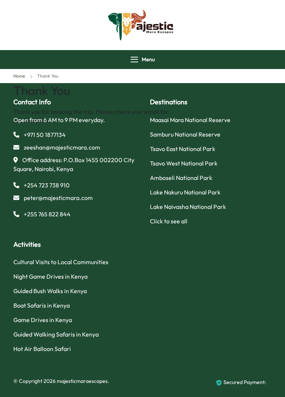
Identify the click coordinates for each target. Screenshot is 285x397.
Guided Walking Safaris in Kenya (56, 334)
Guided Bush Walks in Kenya (50, 291)
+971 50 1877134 (45, 134)
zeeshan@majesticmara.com (62, 147)
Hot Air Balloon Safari (42, 348)
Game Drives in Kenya (42, 320)
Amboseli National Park (181, 177)
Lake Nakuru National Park (185, 192)
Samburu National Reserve (185, 134)
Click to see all (168, 221)
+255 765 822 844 (47, 214)
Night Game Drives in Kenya (50, 276)
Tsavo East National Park (182, 148)
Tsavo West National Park (183, 163)
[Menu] (134, 59)
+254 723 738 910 (47, 185)
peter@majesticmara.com (58, 197)
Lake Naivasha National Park (188, 206)
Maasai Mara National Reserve (190, 120)
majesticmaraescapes (82, 381)
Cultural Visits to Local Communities (60, 262)
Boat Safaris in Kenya (41, 305)
